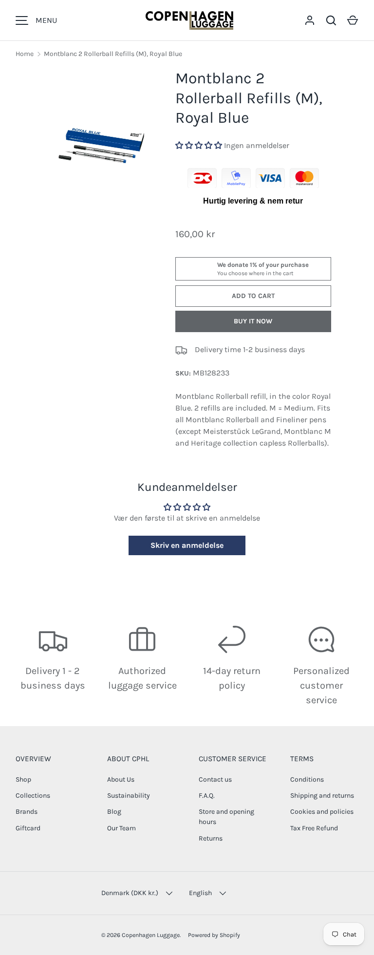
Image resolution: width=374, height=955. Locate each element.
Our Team (121, 828)
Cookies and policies (322, 811)
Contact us (215, 779)
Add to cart (253, 296)
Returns (211, 838)
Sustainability (128, 795)
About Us (120, 779)
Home (25, 54)
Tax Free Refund (314, 828)
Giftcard (28, 828)
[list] (101, 127)
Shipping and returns (322, 795)
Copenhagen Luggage (151, 935)
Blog (114, 811)
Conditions (307, 779)
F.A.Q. (207, 795)
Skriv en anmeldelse (187, 545)
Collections (33, 795)
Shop (23, 779)
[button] (352, 20)
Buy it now (253, 321)
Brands (26, 811)
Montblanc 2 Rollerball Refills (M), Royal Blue (113, 54)
